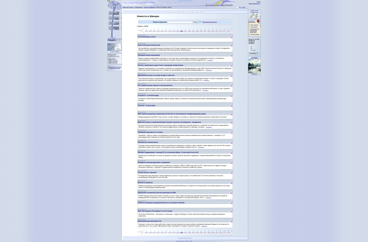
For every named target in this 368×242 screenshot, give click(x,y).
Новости (117, 29)
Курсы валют (111, 59)
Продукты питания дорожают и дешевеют (154, 162)
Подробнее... (210, 60)
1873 (150, 31)
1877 (166, 31)
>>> (231, 31)
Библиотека (116, 27)
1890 (216, 31)
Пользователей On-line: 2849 (185, 0)
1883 (189, 31)
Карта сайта (242, 7)
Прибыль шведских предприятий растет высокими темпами (161, 202)
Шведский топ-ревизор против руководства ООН (157, 192)
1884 (193, 31)
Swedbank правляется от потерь (150, 132)
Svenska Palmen (113, 40)
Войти (258, 1)
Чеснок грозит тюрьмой (147, 172)
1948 (228, 31)
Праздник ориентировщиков (149, 55)
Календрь (191, 12)
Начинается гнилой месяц (148, 142)
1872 (146, 31)
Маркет (117, 18)
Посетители (116, 14)
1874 (154, 31)
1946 (220, 31)
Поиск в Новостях (182, 12)
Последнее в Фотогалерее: (254, 58)
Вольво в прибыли (145, 182)
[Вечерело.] (254, 73)
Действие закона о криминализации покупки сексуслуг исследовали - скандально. (169, 122)
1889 (212, 31)
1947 (224, 31)
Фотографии (116, 17)
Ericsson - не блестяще (146, 105)
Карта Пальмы (200, 12)
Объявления (116, 23)
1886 (201, 31)
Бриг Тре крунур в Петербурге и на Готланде (155, 211)
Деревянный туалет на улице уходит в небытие (156, 75)
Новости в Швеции (149, 7)
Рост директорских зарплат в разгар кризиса (155, 85)
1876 (162, 31)
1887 (205, 31)
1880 (177, 31)
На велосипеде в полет (147, 37)
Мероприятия (116, 13)
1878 (170, 31)
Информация (138, 7)
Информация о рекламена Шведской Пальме (114, 67)
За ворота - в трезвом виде (148, 95)
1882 (185, 31)
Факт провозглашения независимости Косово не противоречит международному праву (172, 114)
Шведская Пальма (128, 7)
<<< (139, 30)
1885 (197, 31)
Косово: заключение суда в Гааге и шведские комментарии (160, 65)
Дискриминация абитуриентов (149, 221)
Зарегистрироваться (254, 3)
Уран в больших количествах (149, 45)
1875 (158, 31)
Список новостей (170, 12)
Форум (117, 22)
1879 (174, 31)
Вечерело (254, 74)
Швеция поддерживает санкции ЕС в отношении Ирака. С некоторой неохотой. (168, 152)
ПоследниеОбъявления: (252, 22)
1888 (208, 31)
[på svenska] (108, 1)
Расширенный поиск (209, 22)
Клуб (118, 12)
